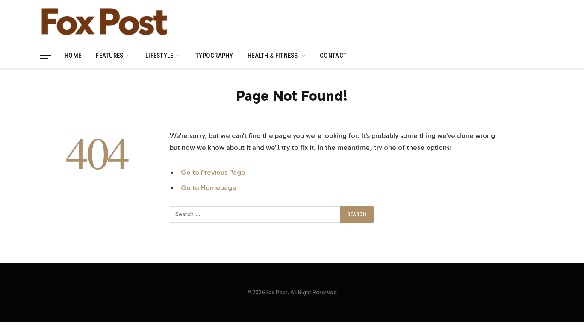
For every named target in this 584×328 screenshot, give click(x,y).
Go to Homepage (208, 187)
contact (333, 55)
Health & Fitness (273, 55)
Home (73, 55)
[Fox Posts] (104, 21)
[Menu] (45, 55)
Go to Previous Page (213, 172)
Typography (214, 55)
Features (109, 55)
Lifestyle (159, 55)
